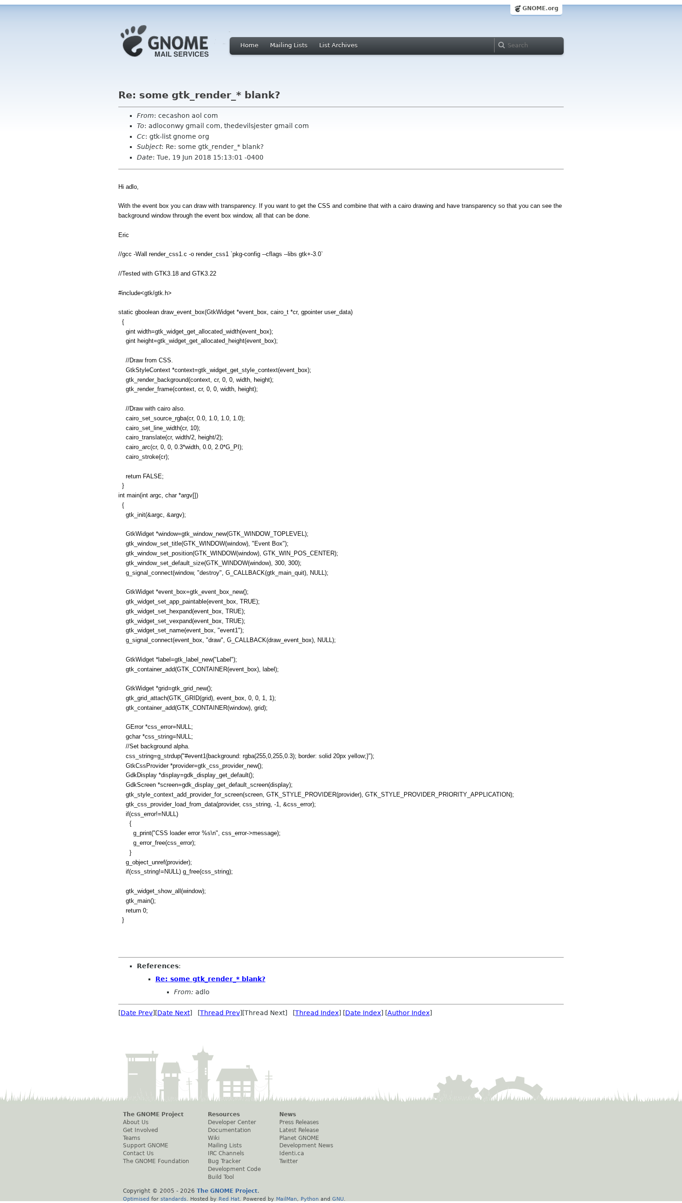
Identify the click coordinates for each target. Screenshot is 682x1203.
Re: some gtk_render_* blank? (210, 979)
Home (249, 45)
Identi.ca (291, 1153)
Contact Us (138, 1153)
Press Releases (299, 1122)
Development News (306, 1145)
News (287, 1114)
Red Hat (229, 1199)
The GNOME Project (153, 1114)
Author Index (408, 1012)
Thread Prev (220, 1012)
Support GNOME (145, 1145)
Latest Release (299, 1130)
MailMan (286, 1199)
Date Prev (137, 1012)
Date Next (173, 1012)
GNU (338, 1199)
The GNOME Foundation (156, 1161)
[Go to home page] (178, 59)
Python (310, 1199)
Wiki (213, 1138)
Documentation (229, 1130)
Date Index (363, 1012)
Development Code (234, 1169)
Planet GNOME (299, 1138)
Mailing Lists (289, 45)
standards (174, 1199)
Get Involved (140, 1130)
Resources (224, 1114)
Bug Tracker (224, 1161)
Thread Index (317, 1012)
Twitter (288, 1161)
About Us (135, 1122)
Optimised (136, 1199)
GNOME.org (540, 8)
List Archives (338, 45)
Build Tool (221, 1177)
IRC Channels (226, 1153)
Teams (131, 1138)
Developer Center (232, 1122)
